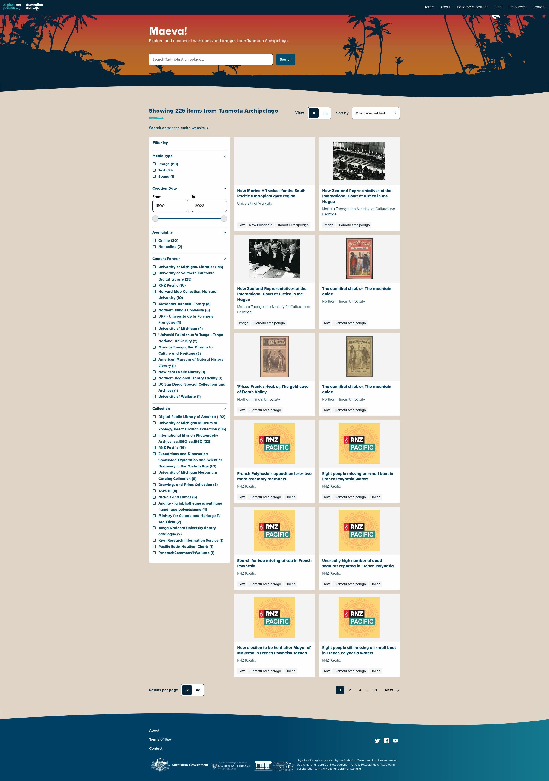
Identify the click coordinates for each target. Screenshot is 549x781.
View (299, 113)
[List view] (325, 113)
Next (389, 690)
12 (187, 690)
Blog (498, 7)
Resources (517, 7)
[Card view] (314, 113)
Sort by (342, 113)
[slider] (155, 218)
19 (375, 690)
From (156, 196)
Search (286, 59)
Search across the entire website (177, 128)
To (193, 196)
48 (198, 690)
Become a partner (472, 7)
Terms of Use (160, 739)
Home (429, 7)
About (445, 7)
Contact (539, 7)
